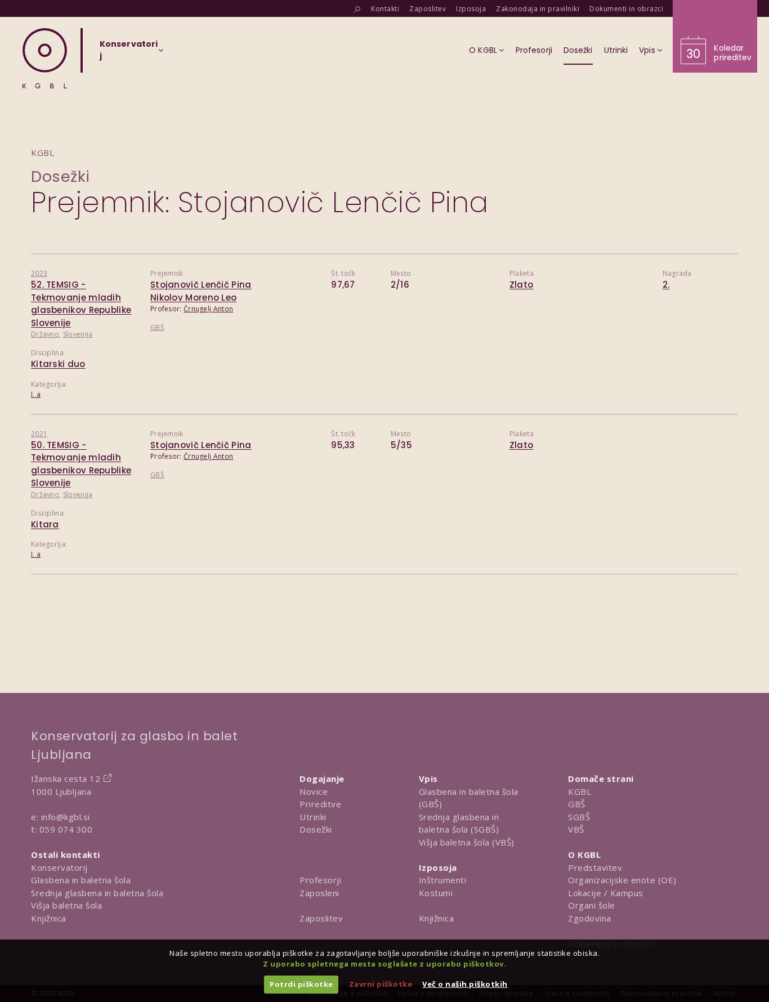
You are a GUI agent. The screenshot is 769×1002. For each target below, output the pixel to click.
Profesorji (320, 879)
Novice (313, 791)
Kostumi (436, 892)
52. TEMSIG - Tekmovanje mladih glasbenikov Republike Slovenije (81, 304)
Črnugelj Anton (208, 309)
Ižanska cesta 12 (65, 778)
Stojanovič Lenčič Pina (201, 284)
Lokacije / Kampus (605, 892)
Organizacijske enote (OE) (622, 879)
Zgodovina (589, 918)
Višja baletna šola (66, 905)
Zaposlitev (321, 918)
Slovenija (78, 334)
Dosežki (60, 176)
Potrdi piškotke (301, 984)
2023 (39, 273)
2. (666, 284)
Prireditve (320, 803)
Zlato (521, 284)
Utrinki (313, 816)
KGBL (579, 791)
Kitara (45, 524)
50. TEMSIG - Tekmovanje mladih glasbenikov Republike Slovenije (81, 464)
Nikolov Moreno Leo (193, 297)
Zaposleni (319, 892)
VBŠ (576, 829)
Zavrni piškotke (381, 984)
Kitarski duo (58, 364)
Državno (45, 334)
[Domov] (45, 58)
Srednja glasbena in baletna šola (97, 892)
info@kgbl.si (65, 816)
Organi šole (591, 905)
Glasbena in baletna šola (81, 879)
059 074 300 (66, 829)
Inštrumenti (443, 879)
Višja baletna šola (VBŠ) (467, 842)
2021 (39, 434)
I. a (36, 394)
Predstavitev (595, 867)
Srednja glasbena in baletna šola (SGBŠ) (459, 823)
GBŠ (157, 327)
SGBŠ (579, 816)
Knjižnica (48, 918)
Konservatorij (59, 867)
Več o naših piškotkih (465, 984)
